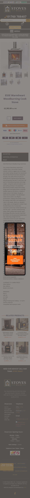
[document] (15, 249)
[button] (22, 225)
